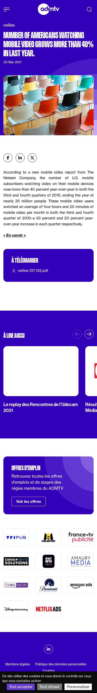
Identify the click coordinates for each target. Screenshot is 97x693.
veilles (9, 25)
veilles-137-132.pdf (33, 270)
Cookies (49, 671)
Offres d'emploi (26, 468)
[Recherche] (89, 9)
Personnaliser (78, 686)
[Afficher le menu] (6, 9)
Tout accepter (20, 686)
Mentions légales (17, 664)
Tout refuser (49, 686)
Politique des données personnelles (60, 664)
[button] (89, 334)
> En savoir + (14, 235)
